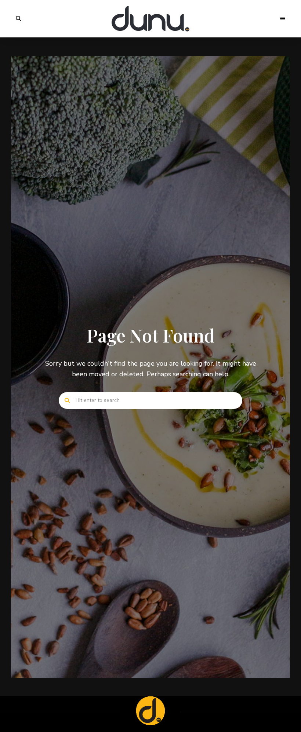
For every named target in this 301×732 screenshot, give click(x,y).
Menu (282, 18)
